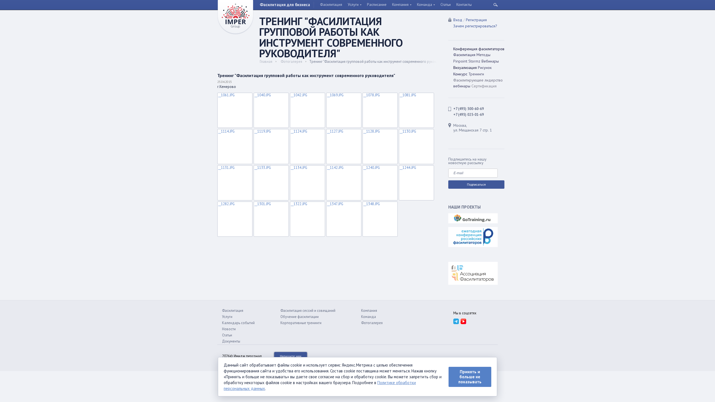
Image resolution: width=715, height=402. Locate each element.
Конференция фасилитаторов (478, 48)
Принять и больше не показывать (470, 376)
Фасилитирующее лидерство (478, 80)
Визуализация (465, 67)
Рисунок (485, 67)
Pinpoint (460, 61)
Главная (266, 61)
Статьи (445, 4)
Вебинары (490, 61)
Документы (231, 341)
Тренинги (476, 73)
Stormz (474, 61)
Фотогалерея (291, 61)
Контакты (464, 4)
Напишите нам (290, 356)
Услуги (353, 4)
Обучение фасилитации (299, 316)
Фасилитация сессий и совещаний (307, 310)
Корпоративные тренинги (300, 322)
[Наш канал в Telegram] (456, 321)
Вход (457, 19)
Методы (483, 54)
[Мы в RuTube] (463, 321)
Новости (229, 329)
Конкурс (460, 73)
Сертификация (484, 85)
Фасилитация (331, 4)
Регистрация (476, 19)
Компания (400, 4)
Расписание (377, 4)
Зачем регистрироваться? (475, 25)
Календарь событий (238, 322)
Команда (424, 4)
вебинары (461, 85)
